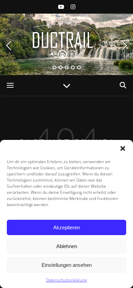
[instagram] (73, 7)
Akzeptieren (66, 227)
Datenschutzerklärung (66, 280)
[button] (122, 148)
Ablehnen (66, 246)
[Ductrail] (66, 41)
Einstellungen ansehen (67, 265)
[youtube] (61, 7)
